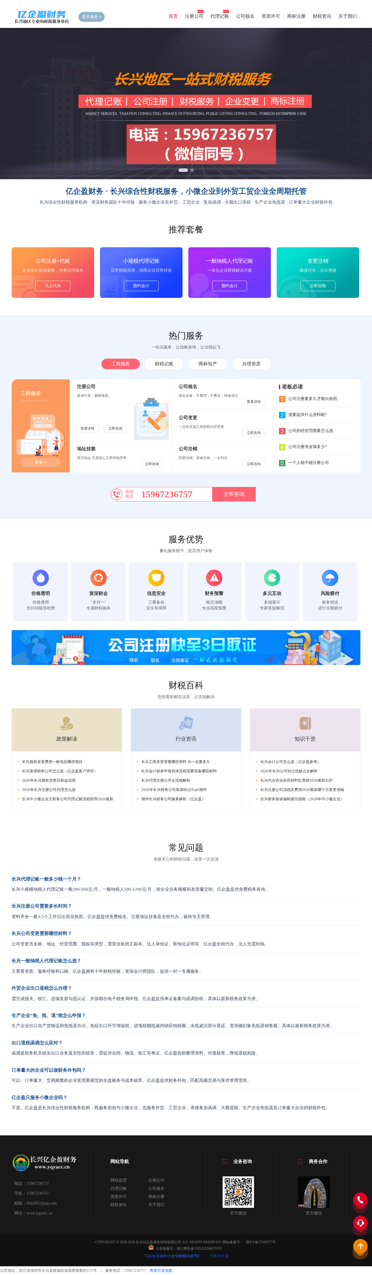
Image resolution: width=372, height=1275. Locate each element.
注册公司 (194, 16)
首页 (173, 16)
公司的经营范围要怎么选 (310, 430)
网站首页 (118, 1180)
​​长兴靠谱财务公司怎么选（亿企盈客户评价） (60, 771)
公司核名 (245, 16)
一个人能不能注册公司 (308, 462)
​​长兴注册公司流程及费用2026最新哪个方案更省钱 (302, 789)
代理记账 (219, 16)
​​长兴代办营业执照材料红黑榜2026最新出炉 (296, 780)
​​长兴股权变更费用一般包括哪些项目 (52, 762)
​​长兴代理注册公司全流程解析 (165, 780)
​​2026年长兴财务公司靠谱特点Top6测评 (174, 789)
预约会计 (141, 286)
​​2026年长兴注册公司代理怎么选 (49, 789)
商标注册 (296, 16)
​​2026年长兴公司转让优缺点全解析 (289, 771)
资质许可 (271, 16)
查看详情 (87, 428)
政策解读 (66, 739)
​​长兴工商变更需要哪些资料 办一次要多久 (175, 762)
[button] (183, 170)
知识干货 (305, 739)
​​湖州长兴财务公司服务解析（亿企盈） (173, 799)
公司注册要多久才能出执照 (312, 398)
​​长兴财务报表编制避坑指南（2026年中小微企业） (302, 799)
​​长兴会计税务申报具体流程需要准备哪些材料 (179, 771)
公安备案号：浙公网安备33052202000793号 (189, 1248)
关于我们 (347, 16)
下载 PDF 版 (219, 1256)
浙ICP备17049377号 (261, 1242)
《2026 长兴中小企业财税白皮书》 (172, 1256)
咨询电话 (129, 494)
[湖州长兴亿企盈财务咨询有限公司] (41, 22)
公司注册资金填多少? (307, 446)
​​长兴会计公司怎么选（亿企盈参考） (290, 762)
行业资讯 (186, 739)
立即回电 (318, 286)
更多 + (40, 462)
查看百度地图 (161, 1270)
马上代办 (53, 286)
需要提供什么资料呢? (307, 414)
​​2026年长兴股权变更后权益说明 (49, 780)
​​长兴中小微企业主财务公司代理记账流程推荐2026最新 (67, 799)
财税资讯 (322, 16)
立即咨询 (115, 428)
